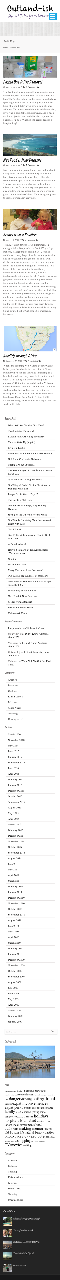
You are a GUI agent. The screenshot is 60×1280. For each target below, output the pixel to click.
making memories (33, 1128)
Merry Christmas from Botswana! (25, 570)
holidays (41, 1116)
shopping (24, 1140)
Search (52, 1032)
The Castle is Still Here (20, 499)
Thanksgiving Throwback (21, 430)
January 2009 (15, 1021)
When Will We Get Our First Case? (26, 425)
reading (7, 1141)
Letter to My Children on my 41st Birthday (30, 453)
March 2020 (14, 734)
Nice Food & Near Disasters (22, 160)
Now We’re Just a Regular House (25, 479)
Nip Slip (12, 558)
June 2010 (13, 925)
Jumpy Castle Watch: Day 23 (23, 494)
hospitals (12, 1120)
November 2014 (16, 841)
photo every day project (23, 1136)
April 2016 (13, 773)
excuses (8, 1103)
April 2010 (13, 937)
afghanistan (9, 1091)
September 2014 (16, 852)
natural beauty (34, 1132)
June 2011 (13, 863)
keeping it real (43, 1120)
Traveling (13, 713)
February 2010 (15, 948)
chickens (29, 1094)
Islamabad (28, 1120)
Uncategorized (15, 719)
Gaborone (25, 1112)
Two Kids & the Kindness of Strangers (28, 575)
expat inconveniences (30, 1103)
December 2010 (16, 897)
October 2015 (15, 796)
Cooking (12, 690)
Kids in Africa (15, 696)
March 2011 (14, 880)
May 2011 (13, 869)
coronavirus (51, 1095)
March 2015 (14, 824)
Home (5, 47)
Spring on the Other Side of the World (27, 514)
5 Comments (32, 165)
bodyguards (40, 1090)
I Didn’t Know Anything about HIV (26, 436)
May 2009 (13, 999)
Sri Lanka (34, 1141)
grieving (20, 1117)
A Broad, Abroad (17, 544)
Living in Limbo (16, 447)
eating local (43, 1098)
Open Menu (53, 16)
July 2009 (13, 987)
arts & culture (19, 1091)
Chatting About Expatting (21, 464)
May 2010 (13, 931)
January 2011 (15, 892)
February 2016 (15, 779)
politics (52, 1137)
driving (26, 1098)
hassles (28, 1116)
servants (13, 1141)
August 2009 (15, 982)
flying (18, 1112)
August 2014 (15, 858)
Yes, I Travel (14, 529)
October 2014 (15, 847)
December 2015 (16, 790)
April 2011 (13, 875)
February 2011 (15, 886)
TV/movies (13, 1144)
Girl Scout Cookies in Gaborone (24, 459)
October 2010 (15, 908)
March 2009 (14, 1010)
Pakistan (12, 702)
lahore (8, 1125)
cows (6, 1099)
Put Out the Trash (17, 564)
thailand (42, 1141)
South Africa (15, 47)
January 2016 (15, 785)
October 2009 (15, 970)
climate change (40, 1095)
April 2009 (13, 1004)
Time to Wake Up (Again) (21, 442)
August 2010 (15, 920)
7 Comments (34, 360)
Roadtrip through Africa (20, 355)
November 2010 (16, 903)
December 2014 (16, 835)
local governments (24, 1125)
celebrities (19, 1094)
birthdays (29, 1090)
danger (14, 1098)
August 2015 (15, 807)
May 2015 (13, 813)
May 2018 (13, 745)
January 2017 (15, 756)
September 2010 (16, 914)
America (12, 679)
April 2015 (13, 818)
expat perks (14, 1107)
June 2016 (13, 768)
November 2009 (16, 965)
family (10, 1111)
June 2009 (13, 993)
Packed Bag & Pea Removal (22, 81)
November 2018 (16, 739)
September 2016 (16, 762)
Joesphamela (14, 628)
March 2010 (14, 942)
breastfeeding (9, 1095)
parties (49, 1132)
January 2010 (15, 954)
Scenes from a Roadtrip (19, 234)
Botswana (13, 685)
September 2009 (16, 976)
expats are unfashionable (38, 1107)
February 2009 (15, 1016)
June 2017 (13, 751)
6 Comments (32, 87)
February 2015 (15, 830)
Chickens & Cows (17, 613)
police (46, 1136)
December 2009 (16, 959)
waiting (27, 1145)
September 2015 (16, 801)
